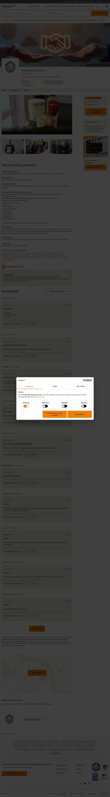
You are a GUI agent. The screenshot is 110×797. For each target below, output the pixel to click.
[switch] (45, 406)
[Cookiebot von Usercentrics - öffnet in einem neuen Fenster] (84, 380)
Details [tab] (55, 386)
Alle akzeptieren (80, 414)
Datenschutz (41, 397)
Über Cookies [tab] (81, 386)
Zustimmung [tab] (29, 386)
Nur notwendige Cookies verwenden (54, 414)
